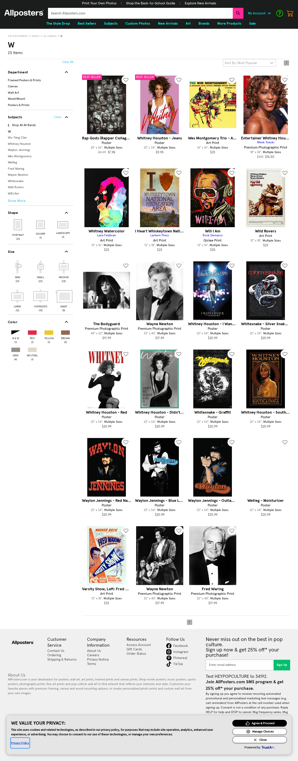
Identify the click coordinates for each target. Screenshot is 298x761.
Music (36, 36)
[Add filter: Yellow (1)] (48, 331)
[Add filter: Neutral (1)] (32, 349)
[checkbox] (17, 270)
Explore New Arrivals (200, 3)
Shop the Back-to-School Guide (150, 3)
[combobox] (140, 13)
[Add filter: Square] (40, 225)
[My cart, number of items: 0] (290, 13)
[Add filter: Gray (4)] (15, 349)
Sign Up (282, 664)
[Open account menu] (269, 13)
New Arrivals (168, 23)
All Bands (50, 36)
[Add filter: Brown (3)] (65, 331)
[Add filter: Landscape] (63, 224)
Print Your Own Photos (99, 3)
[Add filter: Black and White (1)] (15, 331)
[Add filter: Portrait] (18, 224)
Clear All (67, 62)
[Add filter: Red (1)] (32, 331)
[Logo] (24, 13)
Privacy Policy (20, 743)
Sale (252, 23)
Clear (58, 117)
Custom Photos (137, 23)
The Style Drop (58, 23)
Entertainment (18, 36)
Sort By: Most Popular (241, 63)
